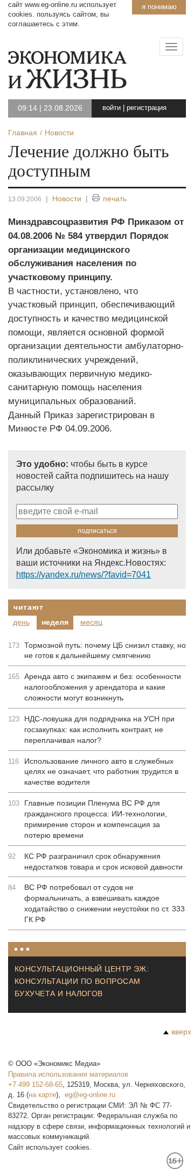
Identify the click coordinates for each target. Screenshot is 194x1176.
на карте (42, 1095)
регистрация (147, 108)
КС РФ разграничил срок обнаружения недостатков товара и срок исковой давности (103, 861)
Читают (28, 607)
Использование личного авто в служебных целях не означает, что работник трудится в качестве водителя (101, 772)
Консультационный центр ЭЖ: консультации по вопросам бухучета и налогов (82, 981)
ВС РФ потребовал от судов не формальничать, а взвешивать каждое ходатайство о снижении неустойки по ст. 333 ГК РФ (104, 903)
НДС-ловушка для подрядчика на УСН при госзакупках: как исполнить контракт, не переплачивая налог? (99, 729)
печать (115, 198)
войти (111, 108)
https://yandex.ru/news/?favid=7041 (83, 574)
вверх (181, 1031)
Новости (66, 198)
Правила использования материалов (68, 1074)
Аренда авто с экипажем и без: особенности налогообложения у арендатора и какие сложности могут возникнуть (102, 687)
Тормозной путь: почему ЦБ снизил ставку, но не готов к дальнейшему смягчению (105, 650)
